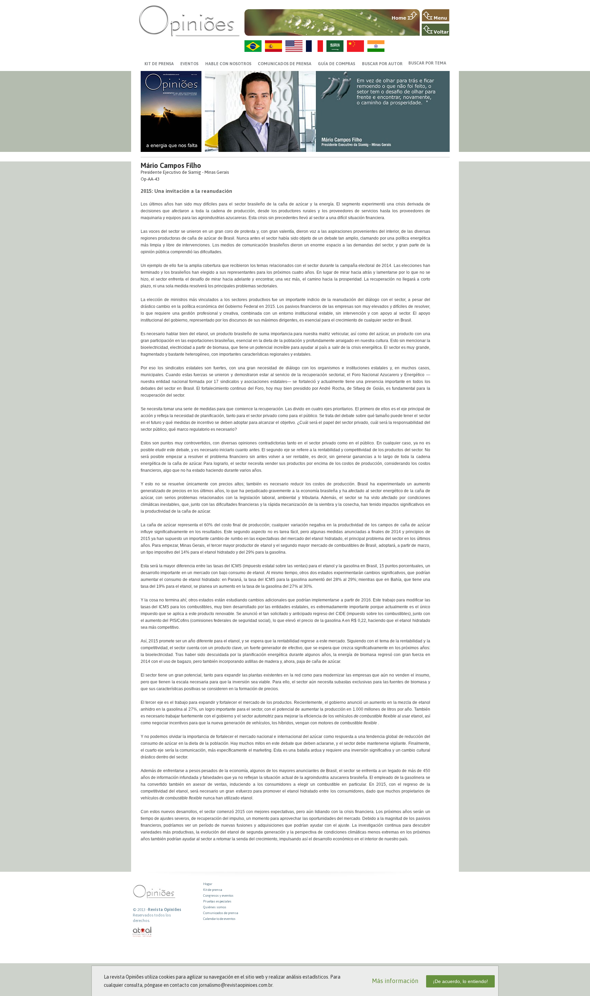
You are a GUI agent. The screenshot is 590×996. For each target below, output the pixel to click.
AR (334, 46)
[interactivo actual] (142, 932)
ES (273, 46)
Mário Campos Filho (171, 165)
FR (314, 46)
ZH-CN (355, 46)
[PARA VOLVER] (435, 30)
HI (375, 46)
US (294, 46)
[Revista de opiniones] (189, 20)
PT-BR (253, 46)
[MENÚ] (435, 15)
